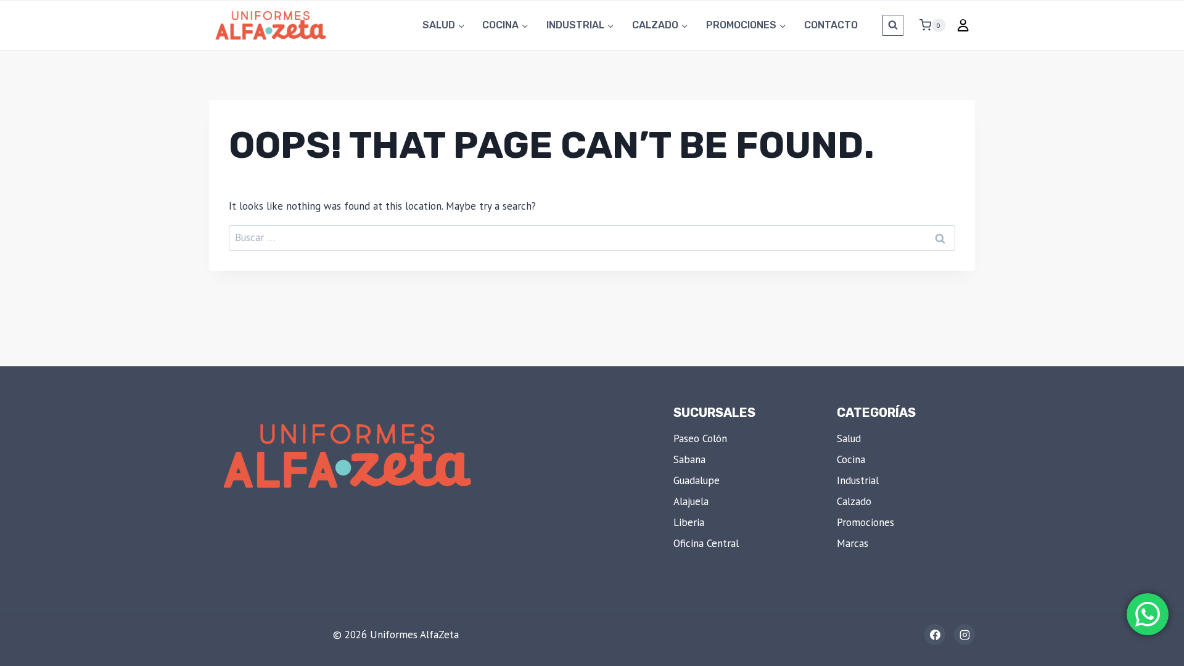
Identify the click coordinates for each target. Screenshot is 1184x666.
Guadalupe (696, 480)
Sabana (689, 459)
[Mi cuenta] (963, 25)
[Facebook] (934, 634)
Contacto (831, 25)
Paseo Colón (700, 438)
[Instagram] (964, 634)
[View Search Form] (892, 25)
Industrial (858, 480)
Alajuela (691, 501)
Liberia (688, 522)
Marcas (852, 543)
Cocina (851, 459)
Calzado (854, 501)
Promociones (865, 522)
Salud (849, 438)
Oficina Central (706, 543)
